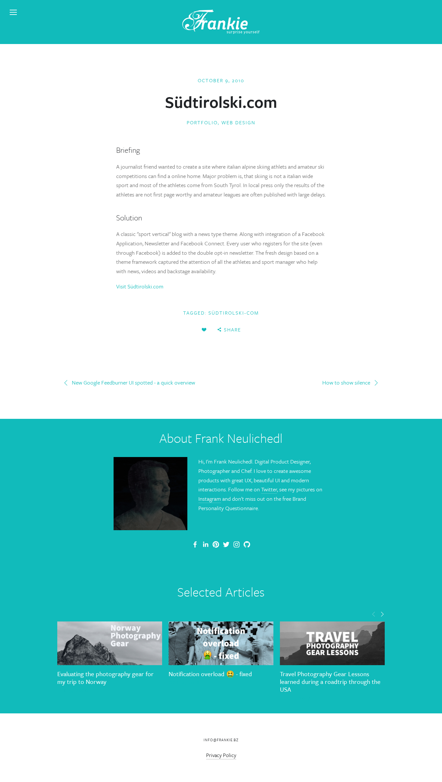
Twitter (269, 489)
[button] (373, 614)
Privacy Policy (221, 755)
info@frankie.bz (221, 740)
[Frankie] (216, 544)
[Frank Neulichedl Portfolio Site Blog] (195, 544)
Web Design (238, 122)
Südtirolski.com (221, 101)
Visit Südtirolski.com (139, 286)
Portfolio (202, 122)
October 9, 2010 (221, 80)
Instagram (209, 499)
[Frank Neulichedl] (205, 544)
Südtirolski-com (233, 312)
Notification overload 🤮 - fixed (210, 673)
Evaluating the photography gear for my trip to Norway (105, 677)
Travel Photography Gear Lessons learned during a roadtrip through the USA (330, 681)
